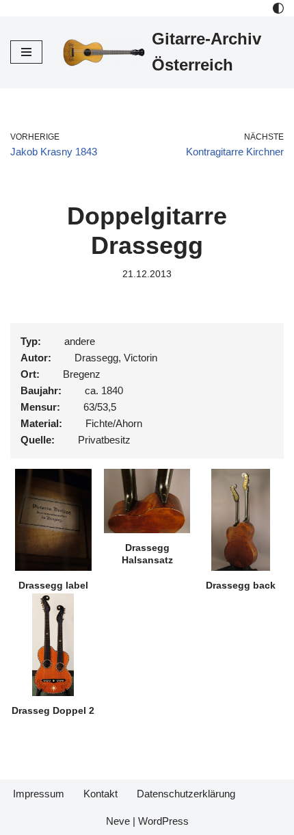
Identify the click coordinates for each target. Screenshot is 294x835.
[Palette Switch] (278, 8)
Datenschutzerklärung (186, 793)
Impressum (38, 793)
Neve (118, 821)
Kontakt (100, 793)
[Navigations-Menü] (26, 52)
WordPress (163, 821)
